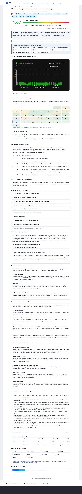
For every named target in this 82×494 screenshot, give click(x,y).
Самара (14, 457)
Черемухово (48, 445)
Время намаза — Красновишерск (29, 462)
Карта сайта (46, 483)
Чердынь (18, 438)
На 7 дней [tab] (65, 13)
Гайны (18, 445)
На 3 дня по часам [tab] (47, 13)
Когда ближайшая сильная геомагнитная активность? (28, 212)
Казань (28, 454)
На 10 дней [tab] (14, 16)
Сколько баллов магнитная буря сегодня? (24, 205)
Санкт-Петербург (31, 451)
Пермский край (22, 6)
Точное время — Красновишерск (21, 461)
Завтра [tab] (25, 13)
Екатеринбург (60, 451)
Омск (58, 454)
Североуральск (63, 445)
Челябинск (44, 454)
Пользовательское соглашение (14, 483)
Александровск (63, 441)
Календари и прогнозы (55, 3)
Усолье (63, 438)
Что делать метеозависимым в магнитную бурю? (26, 224)
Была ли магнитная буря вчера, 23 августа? (25, 197)
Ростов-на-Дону (30, 457)
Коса (48, 441)
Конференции (30, 3)
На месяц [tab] (21, 16)
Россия (16, 6)
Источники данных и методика (20, 432)
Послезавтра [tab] (33, 13)
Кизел (33, 445)
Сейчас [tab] (14, 13)
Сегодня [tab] (20, 13)
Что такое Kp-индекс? (19, 216)
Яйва (33, 441)
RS (10, 2)
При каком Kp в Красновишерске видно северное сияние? (29, 228)
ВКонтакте (15, 469)
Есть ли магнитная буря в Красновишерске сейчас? (27, 193)
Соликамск (48, 438)
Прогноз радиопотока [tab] (31, 16)
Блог (24, 3)
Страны (13, 6)
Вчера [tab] (39, 13)
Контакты (44, 3)
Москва (14, 451)
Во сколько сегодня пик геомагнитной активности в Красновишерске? (32, 201)
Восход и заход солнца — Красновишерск (40, 461)
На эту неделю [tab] (57, 13)
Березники (18, 441)
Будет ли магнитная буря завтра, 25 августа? (25, 209)
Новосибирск (45, 451)
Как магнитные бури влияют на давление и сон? (26, 220)
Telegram (22, 469)
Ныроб (33, 438)
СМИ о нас (38, 3)
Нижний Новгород (16, 454)
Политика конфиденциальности (32, 483)
